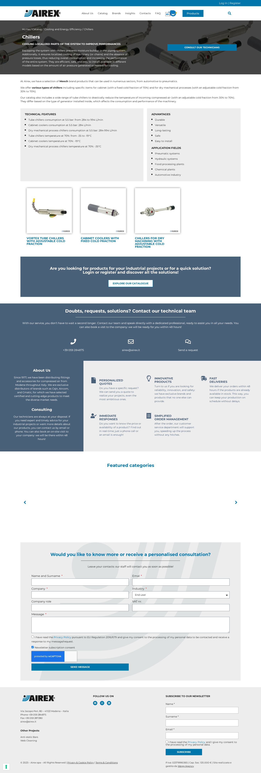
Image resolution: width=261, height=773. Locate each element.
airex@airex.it (131, 350)
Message (38, 614)
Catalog (103, 13)
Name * (170, 704)
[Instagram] (102, 703)
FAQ (158, 13)
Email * (170, 729)
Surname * (172, 716)
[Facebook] (95, 703)
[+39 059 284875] (73, 341)
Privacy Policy (62, 637)
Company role (41, 601)
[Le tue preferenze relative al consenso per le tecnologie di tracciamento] (6, 766)
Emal (136, 576)
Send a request (188, 350)
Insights (130, 13)
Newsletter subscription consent (55, 647)
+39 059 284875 (73, 350)
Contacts (145, 13)
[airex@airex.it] (131, 341)
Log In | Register (230, 3)
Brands (116, 13)
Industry (138, 588)
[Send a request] (188, 341)
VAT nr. (137, 601)
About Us (87, 13)
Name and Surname (46, 576)
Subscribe (184, 751)
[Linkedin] (109, 703)
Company (38, 588)
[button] (230, 13)
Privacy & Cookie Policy (80, 762)
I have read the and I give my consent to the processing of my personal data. (201, 743)
